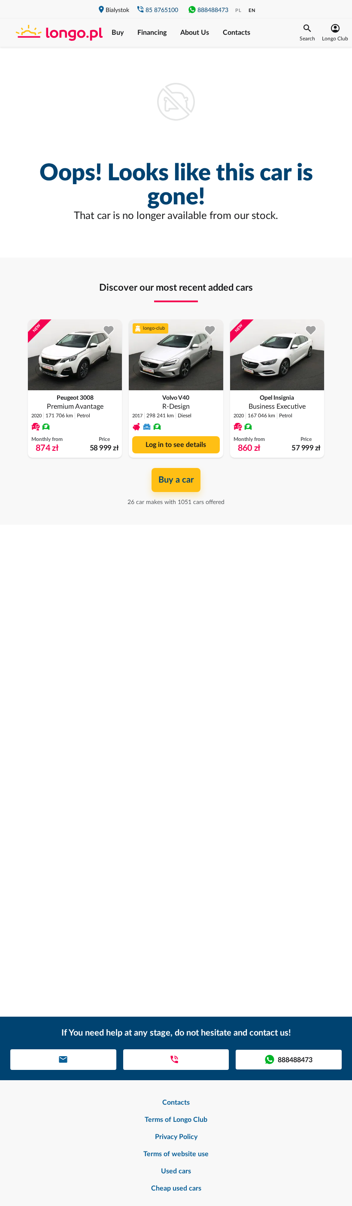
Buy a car (176, 480)
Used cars (176, 1171)
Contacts (236, 32)
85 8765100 (162, 10)
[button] (307, 32)
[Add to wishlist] (108, 330)
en (252, 10)
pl (238, 10)
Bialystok (117, 10)
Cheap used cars (176, 1188)
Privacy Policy (176, 1136)
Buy (118, 32)
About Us (194, 32)
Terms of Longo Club (176, 1119)
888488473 (212, 10)
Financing (152, 32)
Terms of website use (176, 1154)
